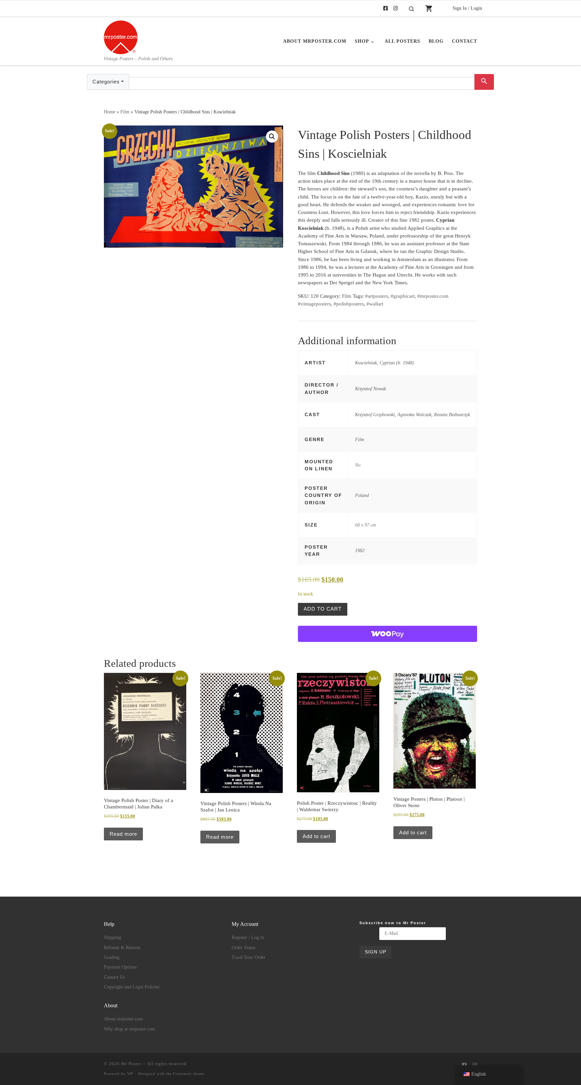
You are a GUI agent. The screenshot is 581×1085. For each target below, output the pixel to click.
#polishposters (349, 303)
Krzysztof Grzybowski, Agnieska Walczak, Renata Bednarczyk (412, 414)
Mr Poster (131, 1063)
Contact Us (114, 977)
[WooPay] (387, 634)
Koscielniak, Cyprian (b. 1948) (384, 362)
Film (124, 111)
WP (130, 1074)
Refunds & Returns (122, 947)
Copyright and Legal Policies (131, 986)
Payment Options (120, 967)
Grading (111, 957)
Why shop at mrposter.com (129, 1029)
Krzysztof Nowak (370, 388)
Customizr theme (188, 1074)
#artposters (376, 296)
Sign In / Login (467, 8)
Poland (362, 495)
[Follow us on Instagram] (395, 8)
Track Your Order (249, 957)
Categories (106, 81)
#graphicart (403, 296)
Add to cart (323, 609)
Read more (123, 834)
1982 (359, 550)
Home (109, 111)
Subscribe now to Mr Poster (392, 923)
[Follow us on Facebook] (385, 8)
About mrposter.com (123, 1018)
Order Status (244, 947)
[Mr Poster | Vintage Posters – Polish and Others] (121, 36)
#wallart (374, 303)
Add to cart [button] (316, 836)
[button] (272, 137)
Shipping (112, 937)
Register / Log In (248, 937)
